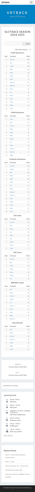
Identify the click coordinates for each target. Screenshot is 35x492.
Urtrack (5, 2)
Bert (11, 63)
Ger (11, 92)
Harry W (12, 59)
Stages (27, 43)
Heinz (11, 108)
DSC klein (13, 402)
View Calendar (8, 436)
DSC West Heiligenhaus (18, 415)
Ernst (11, 89)
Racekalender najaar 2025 (13, 470)
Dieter (11, 95)
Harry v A (12, 82)
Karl (11, 238)
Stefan (11, 105)
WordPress (27, 488)
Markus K (12, 85)
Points (28, 56)
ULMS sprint (14, 426)
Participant (13, 56)
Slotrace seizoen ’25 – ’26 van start (16, 466)
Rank (6, 56)
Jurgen (12, 66)
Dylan (11, 79)
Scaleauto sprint (15, 420)
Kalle (11, 98)
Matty (11, 69)
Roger (11, 72)
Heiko (11, 102)
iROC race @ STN (15, 432)
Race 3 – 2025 (9, 462)
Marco (11, 76)
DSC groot (13, 407)
